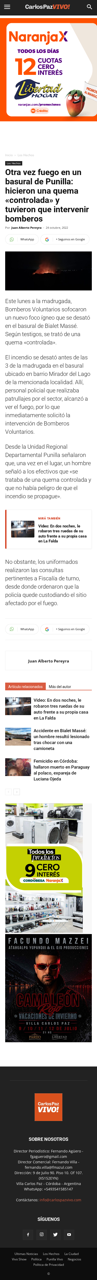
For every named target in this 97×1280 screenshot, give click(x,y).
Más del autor (60, 687)
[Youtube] (69, 1235)
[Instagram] (41, 1235)
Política (36, 1259)
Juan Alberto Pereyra (26, 228)
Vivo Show (19, 1259)
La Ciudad (71, 1254)
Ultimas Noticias (26, 1254)
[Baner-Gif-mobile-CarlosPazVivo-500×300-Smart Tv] (44, 931)
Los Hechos (26, 155)
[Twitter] (55, 1235)
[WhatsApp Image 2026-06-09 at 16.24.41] (48, 1040)
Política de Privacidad (48, 1264)
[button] (90, 7)
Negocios (74, 1259)
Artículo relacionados (25, 687)
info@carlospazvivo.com (60, 1199)
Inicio (9, 155)
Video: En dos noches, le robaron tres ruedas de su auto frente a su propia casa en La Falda (62, 534)
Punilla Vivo (55, 1259)
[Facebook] (28, 1235)
